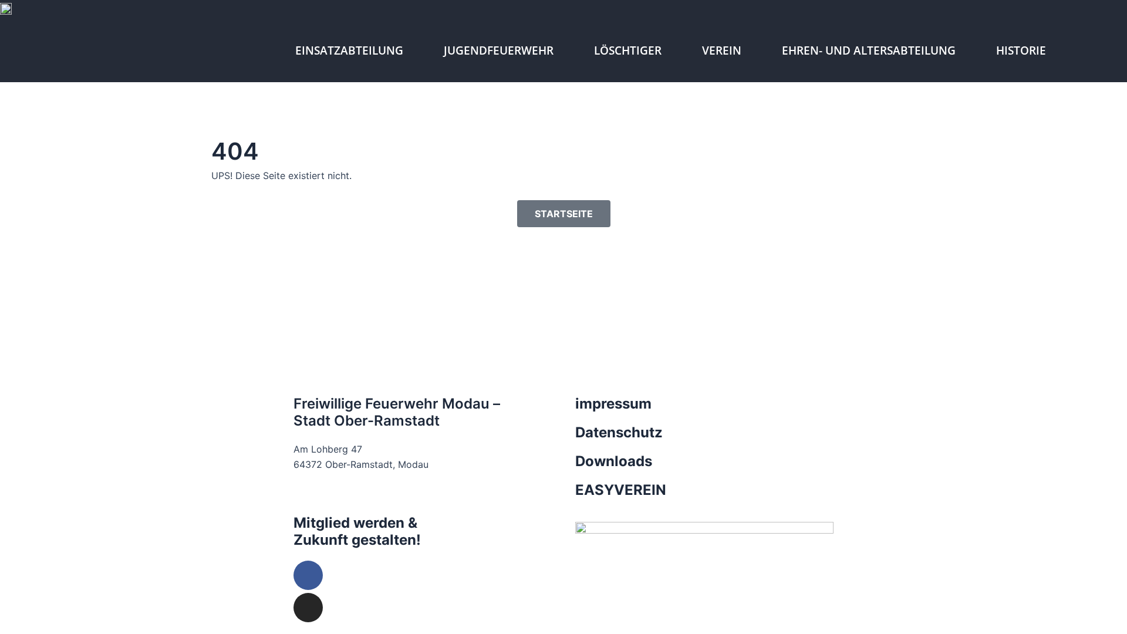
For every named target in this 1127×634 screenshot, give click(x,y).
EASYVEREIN (620, 489)
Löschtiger (628, 50)
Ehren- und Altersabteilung (869, 50)
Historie (1021, 50)
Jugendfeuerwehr (499, 50)
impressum (613, 403)
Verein (721, 50)
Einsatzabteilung (349, 50)
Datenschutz (619, 432)
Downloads (613, 461)
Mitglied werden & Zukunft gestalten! (357, 531)
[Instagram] (308, 607)
